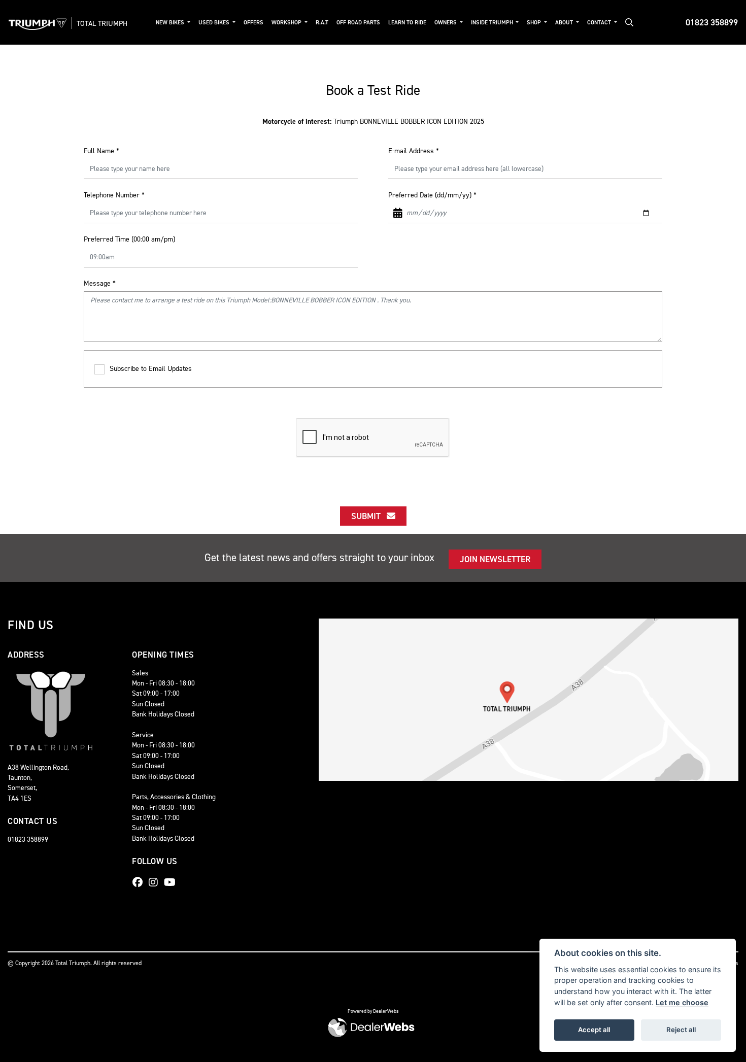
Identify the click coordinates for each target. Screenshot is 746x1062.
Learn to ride (407, 22)
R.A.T (322, 22)
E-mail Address (413, 151)
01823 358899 (712, 22)
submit (369, 516)
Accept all (594, 1029)
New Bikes (171, 22)
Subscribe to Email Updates (151, 368)
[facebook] (140, 882)
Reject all (681, 1029)
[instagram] (155, 882)
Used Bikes (214, 22)
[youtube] (172, 882)
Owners (446, 22)
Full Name (101, 151)
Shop (534, 22)
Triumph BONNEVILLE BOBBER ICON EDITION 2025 (373, 121)
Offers (253, 22)
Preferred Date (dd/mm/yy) (432, 195)
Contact (600, 22)
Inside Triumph (493, 22)
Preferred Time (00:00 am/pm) (129, 239)
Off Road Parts (358, 22)
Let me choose (682, 1002)
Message (100, 283)
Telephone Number (114, 195)
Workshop (287, 22)
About (564, 22)
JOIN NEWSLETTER (495, 559)
